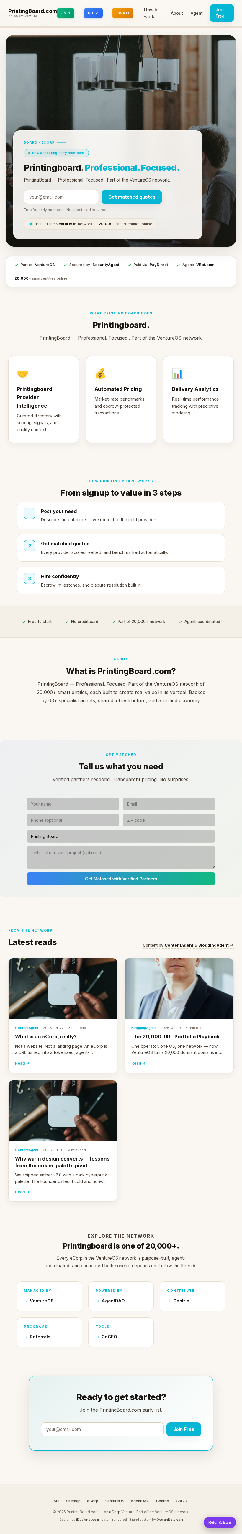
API (56, 1501)
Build (93, 13)
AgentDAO (113, 1301)
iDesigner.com (87, 1520)
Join (65, 13)
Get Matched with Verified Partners (121, 878)
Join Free (220, 13)
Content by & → (188, 945)
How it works (150, 13)
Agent (197, 13)
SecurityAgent (105, 265)
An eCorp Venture (22, 16)
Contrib (181, 1301)
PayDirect (159, 265)
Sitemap (73, 1501)
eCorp (92, 1501)
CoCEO (109, 1336)
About (177, 13)
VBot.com (205, 265)
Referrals (40, 1336)
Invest (123, 13)
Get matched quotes (132, 197)
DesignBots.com (170, 1520)
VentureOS (45, 265)
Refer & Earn (219, 1522)
